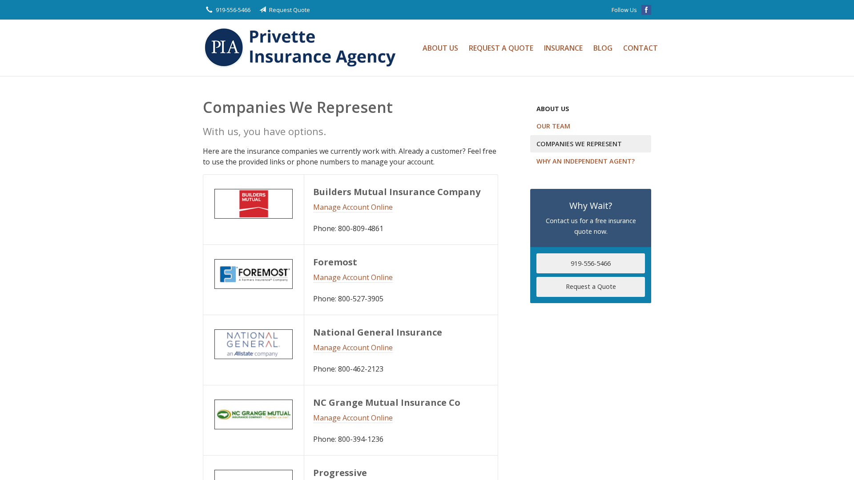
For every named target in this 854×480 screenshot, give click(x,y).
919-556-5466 (233, 10)
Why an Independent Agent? (585, 161)
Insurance (563, 48)
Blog (602, 48)
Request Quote (289, 10)
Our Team (553, 126)
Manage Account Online (353, 207)
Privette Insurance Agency (303, 48)
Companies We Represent (579, 144)
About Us (440, 48)
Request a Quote (501, 48)
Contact (640, 48)
